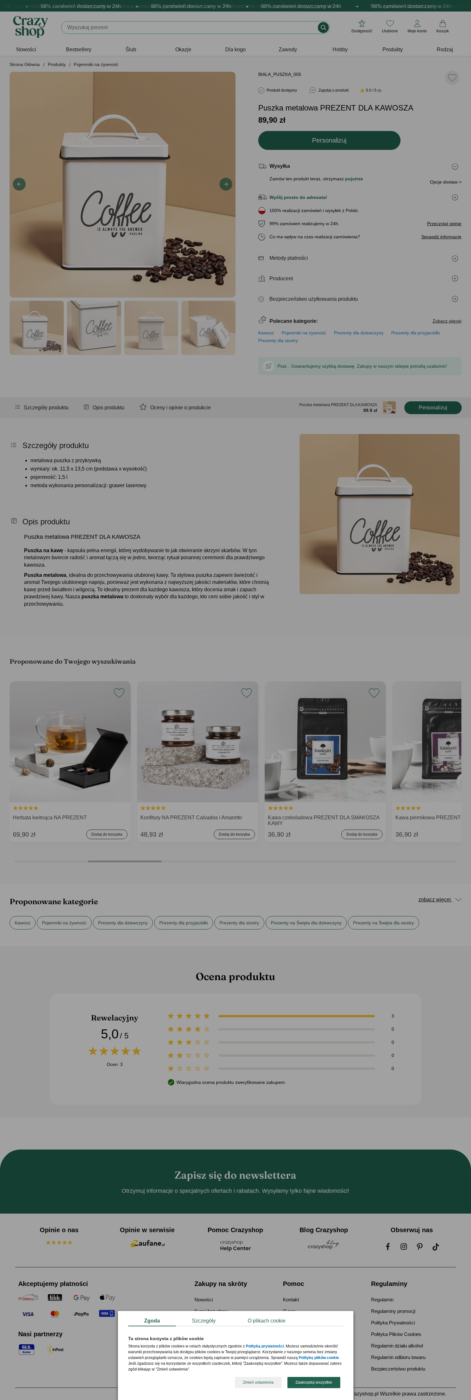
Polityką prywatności (265, 1346)
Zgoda (152, 1320)
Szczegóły (204, 1320)
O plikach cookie (266, 1320)
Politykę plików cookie (319, 1358)
